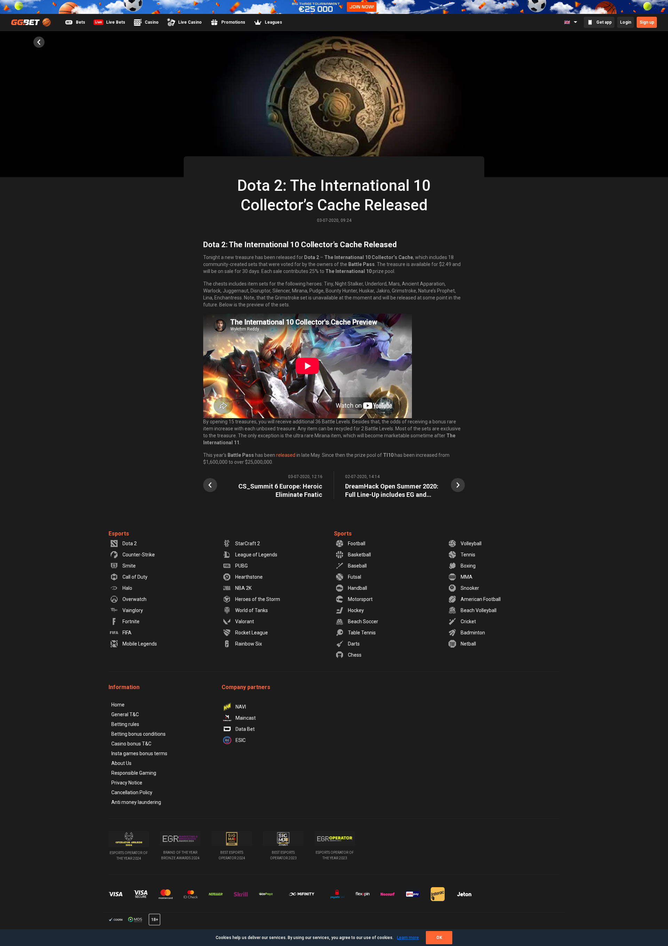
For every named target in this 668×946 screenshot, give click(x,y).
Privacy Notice (126, 782)
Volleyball (471, 543)
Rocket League (251, 632)
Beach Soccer (363, 621)
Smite (129, 566)
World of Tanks (251, 610)
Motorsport (360, 599)
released (285, 455)
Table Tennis (362, 632)
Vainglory (132, 610)
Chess (354, 655)
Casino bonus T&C (131, 743)
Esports (119, 533)
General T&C (125, 714)
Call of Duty (135, 577)
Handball (357, 588)
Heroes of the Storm (257, 599)
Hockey (356, 610)
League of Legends (256, 554)
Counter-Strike (138, 554)
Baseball (357, 566)
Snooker (470, 588)
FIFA (127, 632)
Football (356, 543)
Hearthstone (249, 577)
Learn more (408, 937)
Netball (468, 644)
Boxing (468, 566)
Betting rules (125, 724)
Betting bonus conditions (138, 734)
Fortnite (131, 621)
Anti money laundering (136, 802)
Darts (354, 644)
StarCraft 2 (247, 543)
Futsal (354, 577)
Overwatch (134, 599)
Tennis (468, 554)
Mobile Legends (139, 644)
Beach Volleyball (478, 610)
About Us (121, 763)
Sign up (646, 22)
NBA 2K (243, 588)
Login (625, 22)
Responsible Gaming (133, 773)
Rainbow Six (248, 644)
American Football (481, 599)
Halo (127, 588)
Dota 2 (129, 543)
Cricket (468, 621)
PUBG (241, 566)
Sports (343, 533)
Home (118, 704)
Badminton (473, 632)
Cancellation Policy (131, 792)
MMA (466, 577)
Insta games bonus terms (139, 753)
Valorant (244, 621)
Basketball (359, 554)
